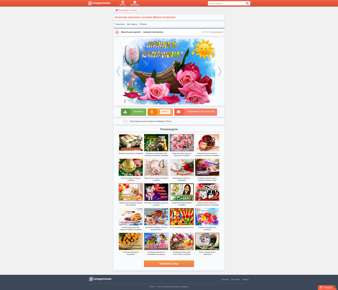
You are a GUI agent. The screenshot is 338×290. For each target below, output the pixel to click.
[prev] (118, 71)
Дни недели (132, 24)
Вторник (143, 24)
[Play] (117, 32)
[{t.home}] (100, 279)
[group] (169, 32)
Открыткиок (120, 24)
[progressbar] (219, 32)
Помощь (245, 279)
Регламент (235, 279)
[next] (220, 71)
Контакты (225, 279)
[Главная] (99, 3)
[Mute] (213, 32)
